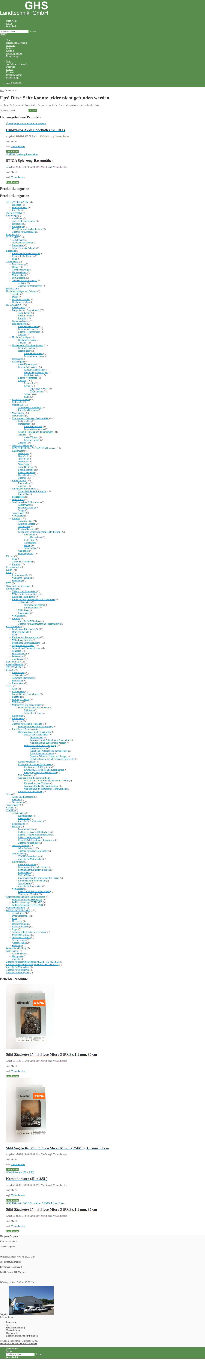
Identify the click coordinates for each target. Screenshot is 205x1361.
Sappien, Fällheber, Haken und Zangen (48, 756)
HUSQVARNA (13, 305)
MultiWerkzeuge (26, 775)
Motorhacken (18, 275)
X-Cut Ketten (36, 391)
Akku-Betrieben (25, 467)
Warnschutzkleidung (15, 907)
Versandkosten (18, 146)
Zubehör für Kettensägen (24, 232)
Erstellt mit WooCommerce (24, 1343)
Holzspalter (17, 359)
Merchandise (18, 413)
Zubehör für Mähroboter (29, 621)
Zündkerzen (17, 659)
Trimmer (22, 434)
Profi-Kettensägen (32, 375)
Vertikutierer (18, 515)
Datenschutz (12, 1333)
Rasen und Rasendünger (23, 596)
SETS (27, 396)
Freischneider (24, 421)
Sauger (21, 510)
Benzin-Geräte (25, 315)
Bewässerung (18, 264)
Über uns (10, 45)
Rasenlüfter (17, 715)
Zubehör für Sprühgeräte (17, 972)
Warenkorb (11, 26)
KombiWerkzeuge (26, 761)
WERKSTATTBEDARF (18, 910)
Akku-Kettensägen (27, 364)
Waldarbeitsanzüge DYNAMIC (27, 902)
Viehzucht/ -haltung (21, 578)
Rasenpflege (12, 588)
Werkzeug (17, 656)
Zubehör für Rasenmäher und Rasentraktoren (39, 624)
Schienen (28, 394)
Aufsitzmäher (18, 240)
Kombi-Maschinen (21, 399)
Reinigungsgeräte (20, 575)
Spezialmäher (24, 883)
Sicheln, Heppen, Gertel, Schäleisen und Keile (52, 759)
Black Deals (12, 234)
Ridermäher (23, 494)
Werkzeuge (23, 551)
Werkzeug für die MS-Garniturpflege (35, 726)
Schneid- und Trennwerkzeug (26, 648)
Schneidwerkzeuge (33, 713)
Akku (14, 688)
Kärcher (10, 556)
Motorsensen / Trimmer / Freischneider (30, 418)
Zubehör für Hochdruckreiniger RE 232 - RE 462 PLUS (33, 961)
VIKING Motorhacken (29, 856)
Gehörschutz (24, 526)
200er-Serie (23, 456)
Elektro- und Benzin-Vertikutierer (34, 891)
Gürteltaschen (36, 737)
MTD (8, 583)
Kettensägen (18, 226)
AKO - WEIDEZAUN (17, 202)
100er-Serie (23, 453)
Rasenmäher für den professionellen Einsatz (38, 878)
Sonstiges (16, 651)
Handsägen (17, 223)
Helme (27, 545)
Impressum (11, 1322)
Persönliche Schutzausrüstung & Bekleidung (39, 532)
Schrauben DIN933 (21, 937)
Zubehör (16, 210)
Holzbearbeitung (20, 924)
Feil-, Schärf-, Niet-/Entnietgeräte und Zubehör (46, 780)
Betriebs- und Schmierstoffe (25, 629)
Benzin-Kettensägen (27, 367)
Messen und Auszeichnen (36, 734)
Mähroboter (17, 405)
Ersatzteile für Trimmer (23, 256)
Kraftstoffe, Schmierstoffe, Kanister (35, 764)
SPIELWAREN (13, 667)
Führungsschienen (20, 699)
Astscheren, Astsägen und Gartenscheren (49, 751)
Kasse (9, 23)
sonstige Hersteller (14, 664)
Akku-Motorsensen (33, 426)
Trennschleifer (19, 513)
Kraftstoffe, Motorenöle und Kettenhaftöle (44, 770)
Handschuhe (36, 537)
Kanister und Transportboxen (26, 637)
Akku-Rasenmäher (27, 864)
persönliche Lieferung (16, 42)
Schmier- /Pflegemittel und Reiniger (29, 932)
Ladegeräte (17, 402)
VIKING (10, 807)
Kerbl (8, 572)
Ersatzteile (11, 250)
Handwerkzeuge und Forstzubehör (34, 732)
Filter (14, 259)
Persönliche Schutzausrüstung (26, 642)
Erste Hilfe (29, 540)
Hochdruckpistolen (21, 299)
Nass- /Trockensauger (22, 445)
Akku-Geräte (24, 313)
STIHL (9, 686)
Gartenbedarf (12, 261)
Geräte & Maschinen (22, 561)
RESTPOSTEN (13, 661)
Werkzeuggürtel (25, 553)
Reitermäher (24, 818)
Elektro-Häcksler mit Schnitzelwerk (35, 834)
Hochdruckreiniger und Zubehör (21, 291)
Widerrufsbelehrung (15, 1327)
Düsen (15, 296)
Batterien (16, 799)
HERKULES (12, 288)
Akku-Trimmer (31, 437)
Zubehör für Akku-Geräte (30, 791)
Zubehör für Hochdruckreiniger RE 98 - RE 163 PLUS (32, 964)
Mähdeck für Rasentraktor (24, 591)
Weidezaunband (19, 207)
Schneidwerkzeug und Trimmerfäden (35, 432)
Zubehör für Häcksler (28, 843)
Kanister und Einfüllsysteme (37, 767)
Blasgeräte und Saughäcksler (25, 310)
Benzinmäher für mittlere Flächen (34, 870)
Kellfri (9, 569)
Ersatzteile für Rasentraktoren (26, 253)
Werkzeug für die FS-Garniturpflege (41, 786)
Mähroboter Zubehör (22, 640)
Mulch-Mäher (24, 875)
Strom (9, 794)
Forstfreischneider (26, 348)
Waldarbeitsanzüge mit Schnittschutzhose (25, 897)
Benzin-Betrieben (26, 469)
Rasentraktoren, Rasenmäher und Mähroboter (33, 599)
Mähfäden (17, 702)
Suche (9, 1351)
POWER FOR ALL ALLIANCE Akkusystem (34, 448)
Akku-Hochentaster (33, 353)
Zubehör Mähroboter (28, 410)
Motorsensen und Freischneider (27, 705)
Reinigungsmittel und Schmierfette (40, 772)
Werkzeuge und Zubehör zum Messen (48, 742)
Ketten (27, 386)
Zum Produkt (12, 151)
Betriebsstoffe (18, 307)
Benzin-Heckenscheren (29, 329)
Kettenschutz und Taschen (36, 783)
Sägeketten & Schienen (23, 645)
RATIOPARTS (13, 626)
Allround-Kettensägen (34, 369)
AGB (8, 1325)
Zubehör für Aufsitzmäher (30, 821)
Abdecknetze (18, 913)
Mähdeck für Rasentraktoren (25, 594)
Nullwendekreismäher (22, 242)
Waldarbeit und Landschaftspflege (40, 745)
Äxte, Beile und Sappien (23, 221)
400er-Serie (23, 461)
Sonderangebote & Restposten (26, 502)
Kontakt (10, 51)
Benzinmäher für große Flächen (33, 867)
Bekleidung (29, 534)
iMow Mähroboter (20, 845)
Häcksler (16, 826)
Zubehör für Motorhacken (30, 859)
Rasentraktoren (19, 480)
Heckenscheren (19, 272)
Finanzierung (12, 56)
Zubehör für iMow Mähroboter (32, 851)
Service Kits (18, 499)
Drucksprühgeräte (20, 632)
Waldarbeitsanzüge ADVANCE (27, 899)
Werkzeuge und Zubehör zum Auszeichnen (50, 740)
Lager (15, 929)
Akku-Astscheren (38, 748)
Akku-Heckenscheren (28, 326)
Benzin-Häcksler (26, 829)
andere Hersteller (14, 213)
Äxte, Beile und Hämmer (42, 753)
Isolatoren (16, 205)
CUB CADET (13, 237)
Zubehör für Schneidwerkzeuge (27, 724)
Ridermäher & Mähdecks (24, 488)
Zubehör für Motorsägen (17, 967)
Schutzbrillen (30, 548)
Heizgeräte (17, 921)
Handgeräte (17, 956)
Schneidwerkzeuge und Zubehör (33, 707)
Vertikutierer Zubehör (28, 894)
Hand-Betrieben (25, 475)
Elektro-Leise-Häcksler (29, 837)
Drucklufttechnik (20, 915)
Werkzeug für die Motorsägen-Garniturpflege (45, 788)
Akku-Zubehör (25, 521)
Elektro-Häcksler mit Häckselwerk (34, 832)
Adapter (16, 294)
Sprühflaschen (19, 277)
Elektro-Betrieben (26, 472)
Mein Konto (12, 21)
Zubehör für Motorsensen (30, 286)
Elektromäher (24, 872)
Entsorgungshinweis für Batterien (22, 1335)
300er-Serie (23, 459)
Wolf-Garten (12, 951)
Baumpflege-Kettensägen (36, 372)
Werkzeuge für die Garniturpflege (34, 778)
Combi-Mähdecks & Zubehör (32, 491)
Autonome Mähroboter (23, 678)
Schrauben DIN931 (21, 934)
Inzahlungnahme (14, 53)
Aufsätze (22, 283)
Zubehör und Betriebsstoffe (25, 729)
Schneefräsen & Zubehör (24, 248)
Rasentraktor (24, 483)
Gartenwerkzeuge (20, 269)
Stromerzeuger (19, 940)
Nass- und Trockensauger (18, 586)
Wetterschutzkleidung (16, 948)
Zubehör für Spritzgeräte (17, 970)
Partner (9, 48)
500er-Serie (23, 464)
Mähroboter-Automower (29, 407)
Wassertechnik (19, 653)
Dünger (15, 267)
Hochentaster (24, 350)
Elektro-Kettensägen (27, 378)
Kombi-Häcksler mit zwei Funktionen (36, 840)
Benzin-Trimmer (32, 440)
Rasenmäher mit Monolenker (31, 880)
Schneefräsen (18, 496)
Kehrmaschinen (13, 567)
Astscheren (17, 218)
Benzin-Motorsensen (34, 429)
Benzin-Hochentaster (34, 356)
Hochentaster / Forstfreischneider (27, 345)
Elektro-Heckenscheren (29, 332)
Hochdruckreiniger (21, 302)
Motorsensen (24, 423)
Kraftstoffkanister (26, 529)
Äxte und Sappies (26, 524)
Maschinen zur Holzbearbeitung (27, 229)
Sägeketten (17, 721)
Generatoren (18, 802)
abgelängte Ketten (38, 388)
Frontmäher (17, 680)
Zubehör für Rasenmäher (30, 886)
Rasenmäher (18, 245)
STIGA (9, 669)
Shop (8, 40)
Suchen (33, 31)
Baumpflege (12, 215)
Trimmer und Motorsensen (24, 280)
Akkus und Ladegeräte (23, 797)
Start (2, 90)
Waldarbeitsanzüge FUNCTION (27, 905)
